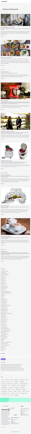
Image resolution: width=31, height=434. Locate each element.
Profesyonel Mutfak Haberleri (25, 102)
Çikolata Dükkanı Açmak (4, 286)
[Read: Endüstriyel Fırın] (3, 249)
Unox (4, 395)
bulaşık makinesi (3, 381)
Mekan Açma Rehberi (4, 310)
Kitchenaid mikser (22, 387)
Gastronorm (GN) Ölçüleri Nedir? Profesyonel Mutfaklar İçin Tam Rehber (11, 367)
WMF (12, 395)
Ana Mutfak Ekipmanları (4, 252)
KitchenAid (16, 387)
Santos (18, 393)
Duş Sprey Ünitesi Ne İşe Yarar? (8, 27)
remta (9, 393)
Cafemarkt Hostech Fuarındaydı (7, 131)
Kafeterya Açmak (3, 301)
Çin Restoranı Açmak (4, 287)
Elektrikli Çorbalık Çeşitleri (6, 160)
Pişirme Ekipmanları (7, 253)
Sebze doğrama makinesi (23, 393)
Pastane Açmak (3, 317)
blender (26, 379)
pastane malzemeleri (4, 391)
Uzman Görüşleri (3, 346)
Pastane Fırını (24, 389)
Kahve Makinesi (4, 387)
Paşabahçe (15, 391)
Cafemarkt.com (3, 383)
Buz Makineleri (3, 280)
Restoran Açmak (3, 332)
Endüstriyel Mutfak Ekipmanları (10, 132)
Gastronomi (2, 295)
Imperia (18, 385)
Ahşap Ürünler (3, 272)
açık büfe (2, 379)
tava (2, 395)
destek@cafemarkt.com (16, 423)
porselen (23, 391)
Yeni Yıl (2, 350)
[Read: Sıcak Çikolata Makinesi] (15, 226)
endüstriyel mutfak (15, 383)
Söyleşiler (2, 339)
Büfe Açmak (2, 279)
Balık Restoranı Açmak (4, 275)
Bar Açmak (2, 276)
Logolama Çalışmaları (4, 309)
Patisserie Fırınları (3, 320)
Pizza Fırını (19, 391)
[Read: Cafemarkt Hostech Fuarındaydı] (15, 121)
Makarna (9, 389)
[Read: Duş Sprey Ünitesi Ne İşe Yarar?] (15, 19)
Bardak (11, 379)
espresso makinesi (4, 385)
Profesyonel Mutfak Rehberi (5, 331)
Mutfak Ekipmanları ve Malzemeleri (17, 162)
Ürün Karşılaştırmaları (4, 343)
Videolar (2, 347)
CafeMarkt (22, 381)
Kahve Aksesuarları (3, 302)
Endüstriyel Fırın (4, 251)
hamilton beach (13, 385)
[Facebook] (3, 427)
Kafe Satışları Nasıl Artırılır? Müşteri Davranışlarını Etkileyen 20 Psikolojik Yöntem (12, 368)
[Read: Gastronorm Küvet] (15, 195)
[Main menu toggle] (29, 1)
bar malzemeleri (22, 379)
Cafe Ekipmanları (3, 132)
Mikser (13, 389)
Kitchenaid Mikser (4, 100)
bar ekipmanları (16, 379)
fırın (9, 385)
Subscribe (3, 359)
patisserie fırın (10, 391)
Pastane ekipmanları (18, 389)
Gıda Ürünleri (3, 298)
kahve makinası (23, 385)
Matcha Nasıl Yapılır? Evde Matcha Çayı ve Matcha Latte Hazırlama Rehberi (11, 364)
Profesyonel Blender (4, 393)
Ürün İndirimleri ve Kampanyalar (5, 342)
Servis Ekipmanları (10, 133)
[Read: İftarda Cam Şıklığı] (3, 69)
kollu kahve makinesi (4, 389)
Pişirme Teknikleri (3, 324)
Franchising (2, 294)
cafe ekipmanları (16, 381)
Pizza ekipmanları (12, 253)
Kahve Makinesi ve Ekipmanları (5, 305)
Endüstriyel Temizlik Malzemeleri (5, 28)
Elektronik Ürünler (3, 288)
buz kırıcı (8, 381)
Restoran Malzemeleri (19, 28)
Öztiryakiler (16, 395)
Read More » (2, 36)
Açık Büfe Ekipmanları (4, 162)
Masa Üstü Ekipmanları (6, 175)
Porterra (27, 391)
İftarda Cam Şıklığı (5, 71)
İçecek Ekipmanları (3, 299)
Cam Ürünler (2, 284)
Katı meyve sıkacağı (10, 387)
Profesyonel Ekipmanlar (17, 102)
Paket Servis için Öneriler (6, 57)
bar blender (7, 379)
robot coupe (13, 393)
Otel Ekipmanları (13, 28)
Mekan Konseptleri (3, 312)
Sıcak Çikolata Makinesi (6, 236)
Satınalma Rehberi (3, 336)
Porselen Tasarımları (4, 327)
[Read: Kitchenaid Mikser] (15, 90)
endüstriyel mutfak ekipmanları (24, 383)
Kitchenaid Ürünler (3, 306)
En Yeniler (2, 290)
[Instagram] (1, 427)
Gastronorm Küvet (5, 205)
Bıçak (12, 381)
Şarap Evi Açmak (3, 335)
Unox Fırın (8, 395)
